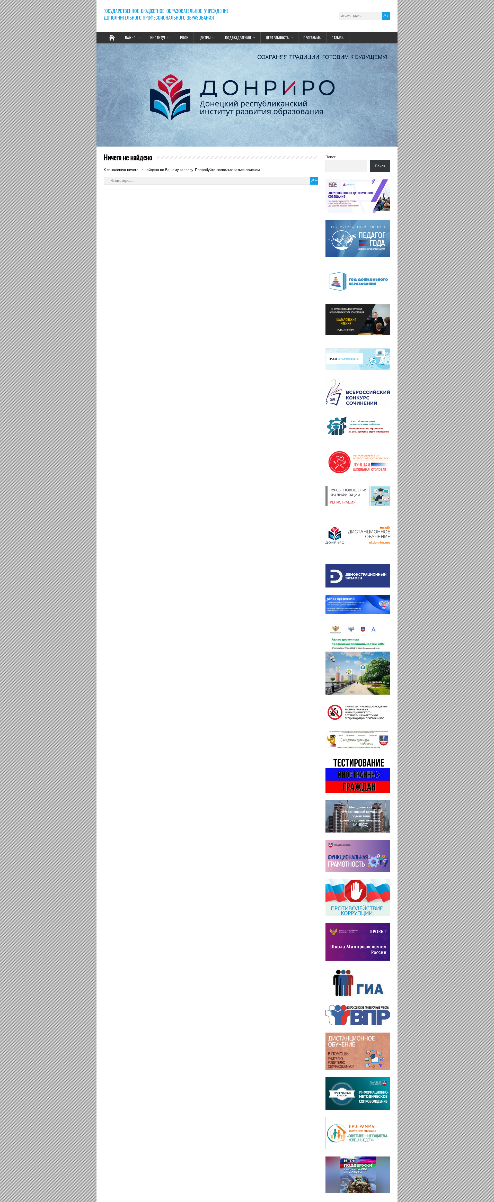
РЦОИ (184, 37)
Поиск (330, 157)
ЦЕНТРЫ (204, 37)
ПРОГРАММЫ (312, 37)
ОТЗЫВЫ (337, 37)
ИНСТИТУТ (157, 37)
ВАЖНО (130, 37)
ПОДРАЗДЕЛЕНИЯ (238, 37)
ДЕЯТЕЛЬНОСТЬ (277, 37)
